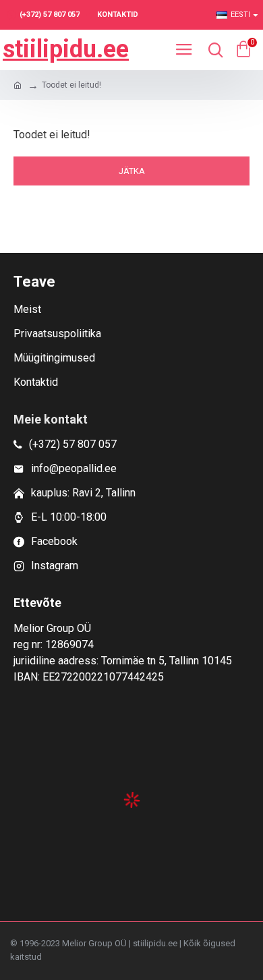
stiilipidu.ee (66, 49)
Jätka (132, 171)
